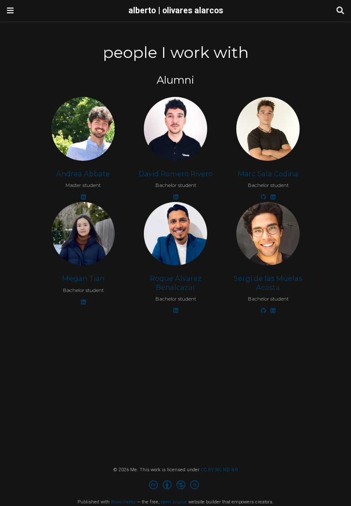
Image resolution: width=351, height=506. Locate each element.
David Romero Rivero (176, 173)
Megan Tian (83, 278)
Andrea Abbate (83, 173)
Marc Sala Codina (268, 173)
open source (174, 502)
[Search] (340, 11)
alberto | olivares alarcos (175, 10)
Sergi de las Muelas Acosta (268, 282)
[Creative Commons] (175, 486)
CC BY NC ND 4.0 (219, 470)
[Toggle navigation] (10, 10)
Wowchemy (123, 502)
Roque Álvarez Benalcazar (176, 282)
